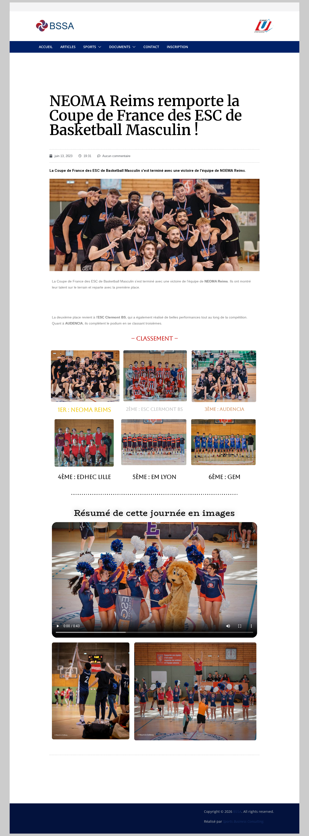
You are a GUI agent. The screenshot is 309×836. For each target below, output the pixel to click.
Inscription (177, 46)
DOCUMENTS (119, 46)
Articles (68, 46)
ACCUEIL (46, 46)
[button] (98, 46)
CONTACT (151, 46)
